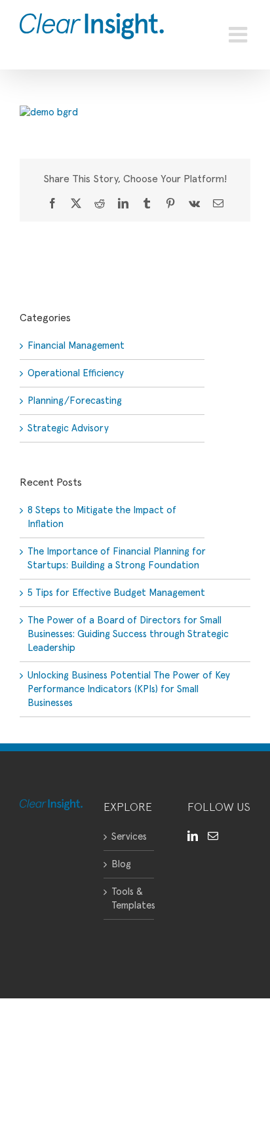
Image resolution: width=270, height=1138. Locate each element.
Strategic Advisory (68, 428)
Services (129, 837)
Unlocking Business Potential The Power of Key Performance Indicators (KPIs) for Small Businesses (129, 689)
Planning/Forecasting (75, 401)
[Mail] (213, 836)
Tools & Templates (129, 899)
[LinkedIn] (192, 836)
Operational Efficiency (76, 373)
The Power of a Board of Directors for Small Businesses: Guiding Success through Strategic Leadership (128, 634)
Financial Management (76, 346)
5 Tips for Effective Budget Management (116, 593)
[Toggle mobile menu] (239, 34)
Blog (121, 864)
